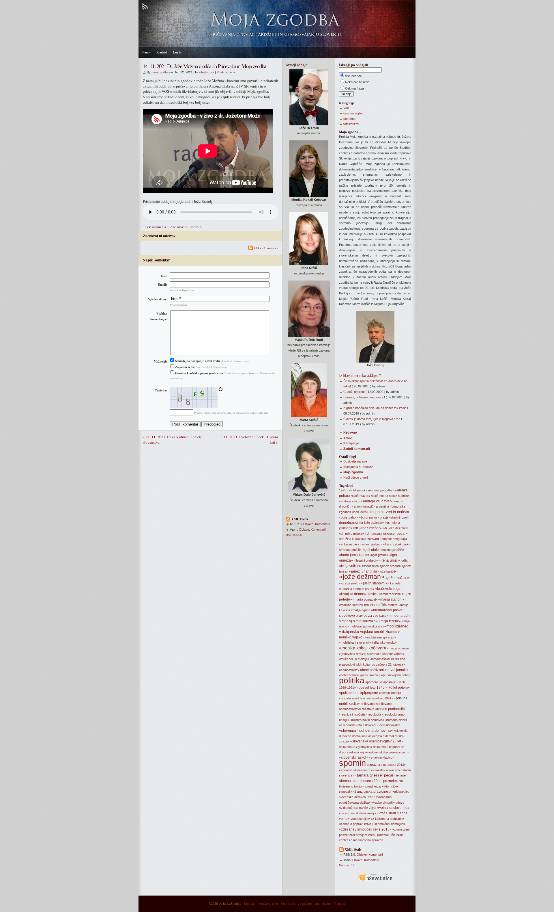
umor (371, 797)
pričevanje (368, 703)
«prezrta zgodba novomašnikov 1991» (366, 698)
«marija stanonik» (392, 599)
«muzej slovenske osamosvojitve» (380, 653)
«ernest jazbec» (371, 544)
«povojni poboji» (390, 692)
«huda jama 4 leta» (354, 555)
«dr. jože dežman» (395, 528)
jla (375, 571)
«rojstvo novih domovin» (367, 720)
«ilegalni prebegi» (366, 560)
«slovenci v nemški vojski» (381, 725)
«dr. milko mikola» (351, 533)
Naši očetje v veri (355, 477)
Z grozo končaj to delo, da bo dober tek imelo (374, 408)
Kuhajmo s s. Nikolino (358, 467)
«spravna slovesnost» (354, 770)
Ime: (164, 276)
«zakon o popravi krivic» (356, 824)
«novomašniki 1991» (384, 659)
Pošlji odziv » (226, 72)
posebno (349, 118)
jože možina (178, 226)
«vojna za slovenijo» (393, 808)
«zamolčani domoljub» (389, 824)
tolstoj (358, 786)
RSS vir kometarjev (265, 248)
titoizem (344, 786)
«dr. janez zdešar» (367, 528)
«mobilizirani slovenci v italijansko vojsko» (368, 642)
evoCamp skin (268, 903)
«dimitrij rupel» (399, 517)
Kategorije (351, 443)
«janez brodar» (390, 566)
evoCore (306, 903)
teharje (401, 775)
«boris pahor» (348, 517)
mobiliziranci (374, 626)
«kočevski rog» (387, 588)
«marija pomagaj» (365, 599)
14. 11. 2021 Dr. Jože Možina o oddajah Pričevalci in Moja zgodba (204, 66)
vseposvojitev (360, 818)
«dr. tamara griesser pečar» (386, 534)
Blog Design (288, 903)
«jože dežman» (362, 576)
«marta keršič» (375, 605)
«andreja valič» (349, 501)
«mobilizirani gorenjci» (380, 637)
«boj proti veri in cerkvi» (389, 512)
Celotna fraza (354, 88)
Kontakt (161, 52)
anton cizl (160, 226)
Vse (346, 107)
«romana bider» (396, 720)
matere (393, 605)
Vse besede (353, 76)
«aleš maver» (360, 495)
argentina (382, 506)
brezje (384, 517)
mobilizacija (358, 626)
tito (401, 781)
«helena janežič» (392, 549)
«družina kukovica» (352, 538)
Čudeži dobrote (354, 391)
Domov (146, 52)
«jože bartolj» (387, 571)
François (339, 903)
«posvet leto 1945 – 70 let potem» (383, 688)
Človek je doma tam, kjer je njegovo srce (371, 419)
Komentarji (322, 524)
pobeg (406, 675)
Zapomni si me (184, 367)
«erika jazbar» (349, 544)
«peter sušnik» (370, 675)
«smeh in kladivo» (381, 757)
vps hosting (323, 903)
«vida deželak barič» (353, 807)
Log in (177, 52)
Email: (162, 284)
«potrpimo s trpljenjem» (358, 692)
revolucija (374, 714)
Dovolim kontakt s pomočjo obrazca (198, 373)
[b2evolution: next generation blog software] (375, 881)
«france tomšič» (350, 549)
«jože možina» (397, 577)
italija (404, 560)
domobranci (348, 523)
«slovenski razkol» (353, 757)
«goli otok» (371, 550)
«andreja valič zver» (377, 501)
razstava (368, 709)
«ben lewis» (360, 512)
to (352, 786)
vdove (400, 802)
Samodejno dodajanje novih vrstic (197, 361)
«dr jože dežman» (371, 522)
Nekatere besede (357, 82)
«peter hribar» (349, 675)
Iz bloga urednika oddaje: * (360, 375)
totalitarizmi (206, 72)
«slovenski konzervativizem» (388, 752)
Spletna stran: (157, 299)
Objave (308, 524)
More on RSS (294, 535)
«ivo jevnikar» (350, 566)
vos (341, 813)
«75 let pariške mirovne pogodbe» (370, 490)
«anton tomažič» (363, 506)
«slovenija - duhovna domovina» (366, 730)
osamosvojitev (353, 113)
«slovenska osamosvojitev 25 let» (376, 741)
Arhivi (347, 438)
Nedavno (350, 432)
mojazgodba (160, 72)
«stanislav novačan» (385, 770)
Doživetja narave (355, 461)
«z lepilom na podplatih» (387, 818)
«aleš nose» (379, 495)
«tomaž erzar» (373, 786)
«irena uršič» (389, 560)
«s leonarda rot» (350, 725)
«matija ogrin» (360, 610)
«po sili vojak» (391, 675)
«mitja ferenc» (390, 621)
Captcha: (161, 390)
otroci (364, 670)
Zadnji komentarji (356, 448)
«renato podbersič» (390, 709)
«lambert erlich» (390, 594)
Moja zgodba (353, 472)
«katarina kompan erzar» (356, 588)
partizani (377, 670)
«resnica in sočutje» (353, 714)
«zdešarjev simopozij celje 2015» (365, 829)
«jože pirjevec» (349, 583)
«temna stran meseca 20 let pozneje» (368, 781)
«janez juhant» (361, 571)
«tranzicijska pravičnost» (372, 792)
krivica (373, 594)
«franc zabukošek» (396, 544)
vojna (372, 807)
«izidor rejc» (370, 566)
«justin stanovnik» (375, 583)
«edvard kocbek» (379, 538)
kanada (395, 583)
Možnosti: (160, 361)
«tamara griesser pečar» (375, 775)
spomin (196, 226)
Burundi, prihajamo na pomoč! (364, 397)
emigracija (400, 538)
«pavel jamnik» (397, 670)
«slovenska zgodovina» (355, 746)
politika (351, 680)
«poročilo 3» (373, 682)
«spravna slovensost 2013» (386, 764)
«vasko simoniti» (383, 802)
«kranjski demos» (353, 594)
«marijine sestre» (351, 605)
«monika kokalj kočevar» (362, 648)
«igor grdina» (379, 555)
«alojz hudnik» (399, 495)
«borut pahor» (369, 517)
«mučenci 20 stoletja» (354, 659)
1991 (342, 490)
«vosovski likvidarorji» (360, 813)
